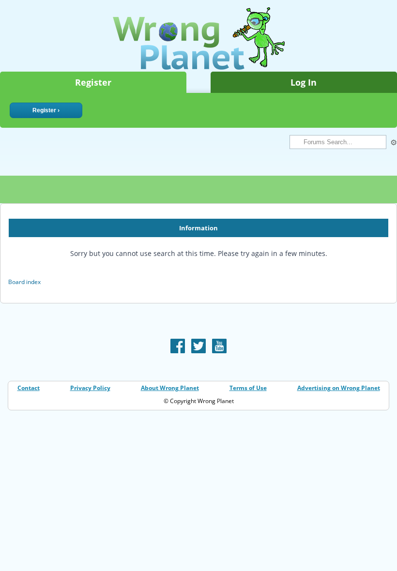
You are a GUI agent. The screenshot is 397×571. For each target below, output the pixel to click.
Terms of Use (248, 388)
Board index (24, 282)
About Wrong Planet (170, 388)
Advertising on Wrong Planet (338, 388)
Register (93, 82)
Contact (28, 388)
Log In (303, 82)
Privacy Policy (90, 388)
